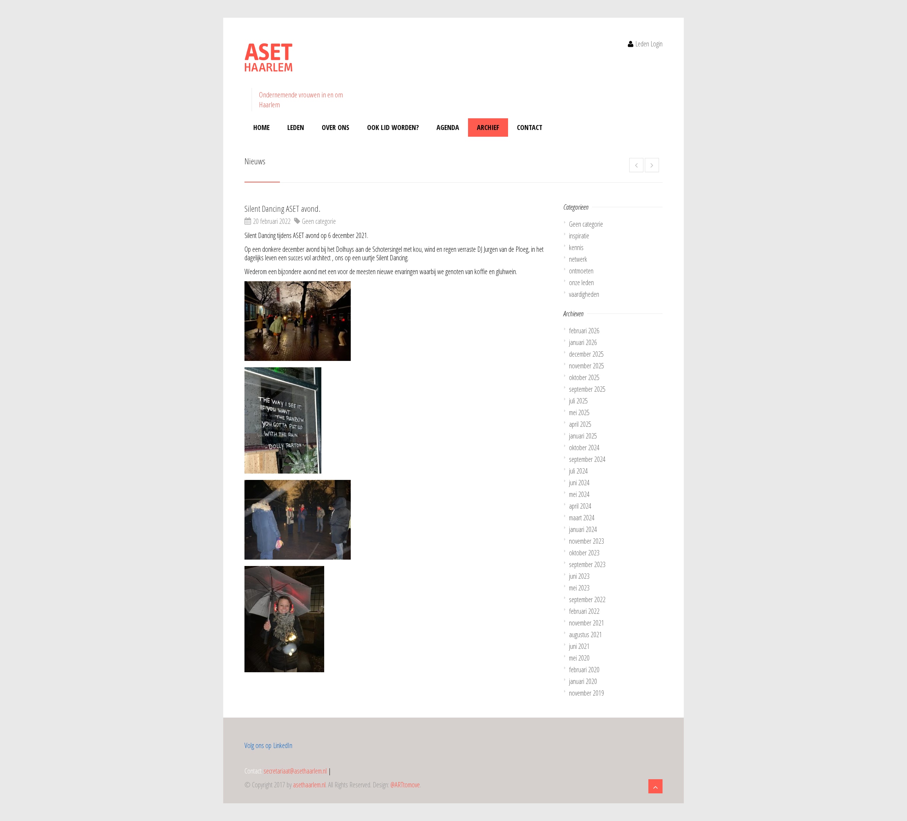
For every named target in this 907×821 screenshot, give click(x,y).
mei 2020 (579, 658)
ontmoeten (581, 271)
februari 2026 (584, 330)
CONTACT (529, 127)
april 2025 (580, 424)
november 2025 (586, 365)
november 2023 (586, 541)
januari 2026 (583, 342)
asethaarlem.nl (309, 784)
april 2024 (580, 506)
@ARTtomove (405, 784)
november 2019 (586, 693)
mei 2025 (579, 412)
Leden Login (649, 44)
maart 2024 (582, 517)
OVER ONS (335, 127)
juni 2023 (579, 576)
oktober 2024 (584, 447)
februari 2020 (584, 669)
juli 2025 (578, 401)
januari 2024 (583, 529)
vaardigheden (584, 294)
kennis (576, 247)
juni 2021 (579, 646)
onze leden (581, 282)
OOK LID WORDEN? (393, 127)
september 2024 (587, 459)
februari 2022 (584, 611)
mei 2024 (579, 494)
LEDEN (295, 127)
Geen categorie (319, 221)
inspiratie (579, 235)
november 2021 (586, 623)
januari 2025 (583, 436)
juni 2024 (579, 482)
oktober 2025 (584, 377)
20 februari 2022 (272, 221)
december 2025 (586, 354)
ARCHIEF (488, 127)
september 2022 (587, 599)
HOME (261, 127)
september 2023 (587, 564)
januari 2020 (583, 681)
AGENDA (447, 127)
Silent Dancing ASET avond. (282, 208)
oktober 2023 (584, 552)
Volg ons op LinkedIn (268, 745)
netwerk (578, 259)
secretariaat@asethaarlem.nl (295, 771)
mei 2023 (579, 588)
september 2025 (587, 389)
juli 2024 (578, 471)
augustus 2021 (585, 634)
